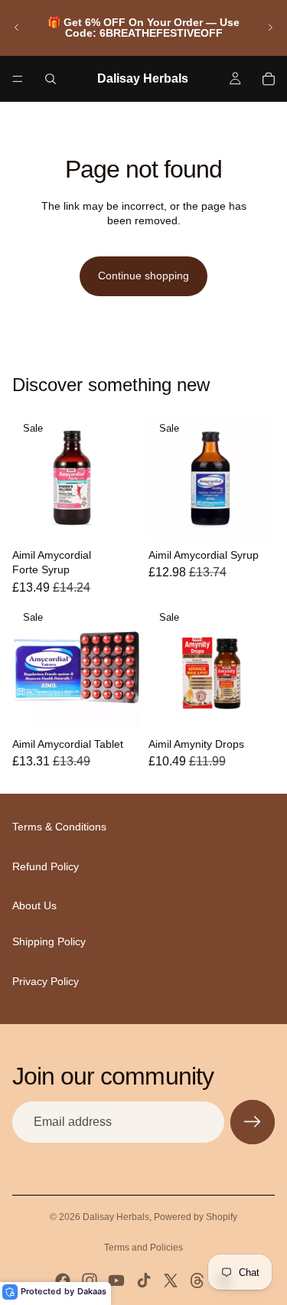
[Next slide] (270, 27)
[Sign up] (252, 1122)
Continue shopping (143, 275)
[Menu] (17, 78)
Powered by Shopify (195, 1217)
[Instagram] (89, 1280)
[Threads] (197, 1280)
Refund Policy (45, 866)
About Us (34, 906)
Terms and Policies (143, 1247)
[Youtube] (116, 1280)
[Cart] (268, 79)
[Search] (50, 79)
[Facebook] (63, 1280)
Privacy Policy (45, 981)
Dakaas (91, 1291)
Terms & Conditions (59, 827)
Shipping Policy (49, 941)
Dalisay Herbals (116, 1217)
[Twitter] (170, 1280)
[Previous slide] (17, 27)
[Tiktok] (144, 1280)
